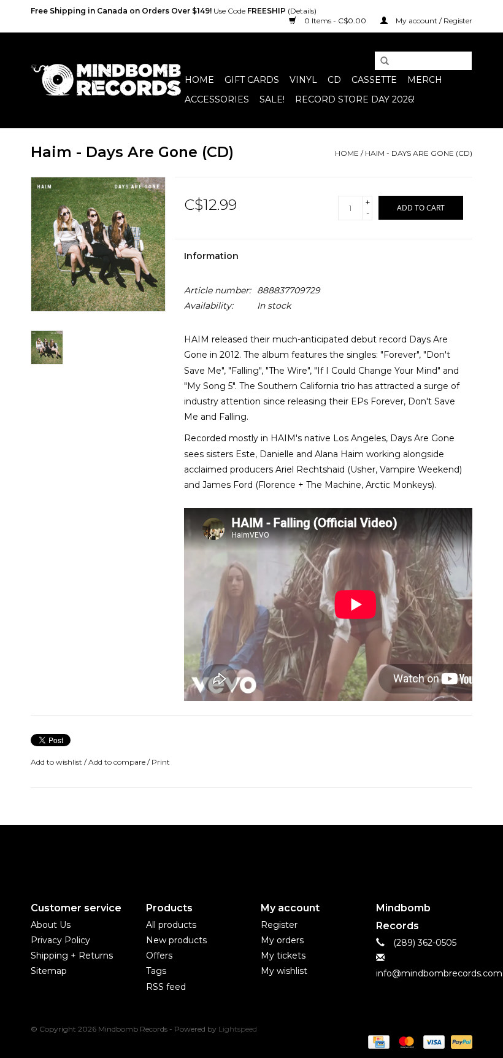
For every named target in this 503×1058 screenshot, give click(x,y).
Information (211, 255)
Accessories (217, 99)
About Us (51, 924)
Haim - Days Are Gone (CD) (418, 153)
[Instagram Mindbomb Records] (273, 853)
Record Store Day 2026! (355, 99)
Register (279, 924)
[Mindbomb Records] (106, 80)
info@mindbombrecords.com (439, 973)
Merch (424, 79)
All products (171, 924)
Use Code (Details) (174, 10)
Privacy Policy (60, 940)
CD (334, 79)
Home (199, 79)
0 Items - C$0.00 (335, 20)
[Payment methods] (377, 1041)
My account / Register (433, 20)
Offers (159, 955)
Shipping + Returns (72, 955)
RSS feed (166, 986)
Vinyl (303, 79)
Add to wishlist (56, 761)
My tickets (283, 955)
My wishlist (284, 970)
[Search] (380, 61)
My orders (282, 940)
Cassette (374, 79)
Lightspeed (237, 1028)
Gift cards (252, 79)
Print (161, 761)
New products (176, 940)
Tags (156, 970)
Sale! (272, 99)
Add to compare (117, 761)
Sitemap (49, 970)
